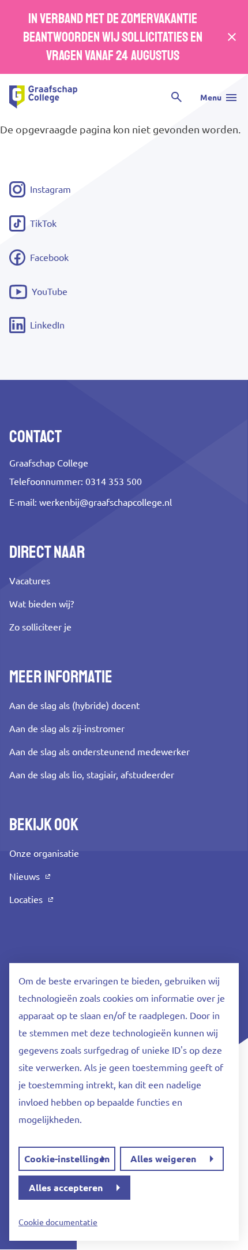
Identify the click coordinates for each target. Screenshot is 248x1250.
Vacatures (29, 581)
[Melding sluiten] (232, 37)
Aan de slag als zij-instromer (67, 728)
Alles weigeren (163, 1159)
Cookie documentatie (57, 1222)
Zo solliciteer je (40, 627)
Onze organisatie (44, 853)
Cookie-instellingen (67, 1159)
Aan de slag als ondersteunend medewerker (99, 752)
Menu (210, 97)
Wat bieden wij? (41, 604)
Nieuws (24, 876)
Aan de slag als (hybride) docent (74, 705)
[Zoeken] (176, 97)
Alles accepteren (66, 1187)
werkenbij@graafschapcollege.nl (105, 502)
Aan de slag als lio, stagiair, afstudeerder (91, 775)
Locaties (26, 899)
